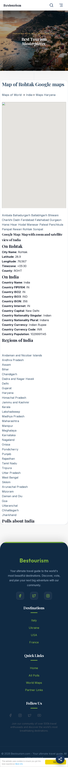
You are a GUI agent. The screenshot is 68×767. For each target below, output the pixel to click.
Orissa (6, 444)
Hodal (22, 224)
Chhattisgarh (10, 510)
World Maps (34, 682)
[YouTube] (39, 716)
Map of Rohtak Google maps (33, 84)
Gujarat (7, 388)
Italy (34, 620)
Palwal (43, 224)
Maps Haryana (45, 95)
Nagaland (8, 440)
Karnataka (9, 435)
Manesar (33, 224)
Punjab (6, 454)
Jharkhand (9, 515)
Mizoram (8, 491)
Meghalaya (9, 430)
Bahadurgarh (21, 215)
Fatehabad (42, 220)
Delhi (5, 383)
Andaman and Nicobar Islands (22, 355)
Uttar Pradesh (11, 473)
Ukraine (34, 627)
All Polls (34, 675)
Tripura (7, 468)
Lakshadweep (11, 411)
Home (34, 668)
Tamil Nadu (9, 463)
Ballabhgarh (39, 215)
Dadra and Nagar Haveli (18, 379)
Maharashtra (10, 421)
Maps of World (12, 95)
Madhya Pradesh (13, 416)
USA (34, 635)
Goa (4, 501)
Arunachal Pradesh (15, 487)
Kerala (6, 407)
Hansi (5, 224)
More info (19, 764)
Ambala (7, 215)
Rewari (17, 229)
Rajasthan (8, 458)
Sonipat (38, 229)
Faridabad (27, 220)
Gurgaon (55, 220)
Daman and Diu (12, 496)
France (34, 642)
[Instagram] (48, 596)
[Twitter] (34, 596)
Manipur (7, 426)
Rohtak (27, 229)
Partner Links (34, 690)
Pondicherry (10, 449)
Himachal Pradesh (14, 397)
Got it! (55, 762)
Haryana (7, 393)
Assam (6, 364)
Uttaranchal (10, 505)
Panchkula (56, 224)
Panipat (7, 229)
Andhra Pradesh (13, 360)
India (29, 95)
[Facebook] (20, 596)
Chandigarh (9, 374)
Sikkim (6, 482)
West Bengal (10, 477)
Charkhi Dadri (11, 220)
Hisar (13, 224)
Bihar (5, 369)
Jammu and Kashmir (15, 402)
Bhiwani (53, 215)
